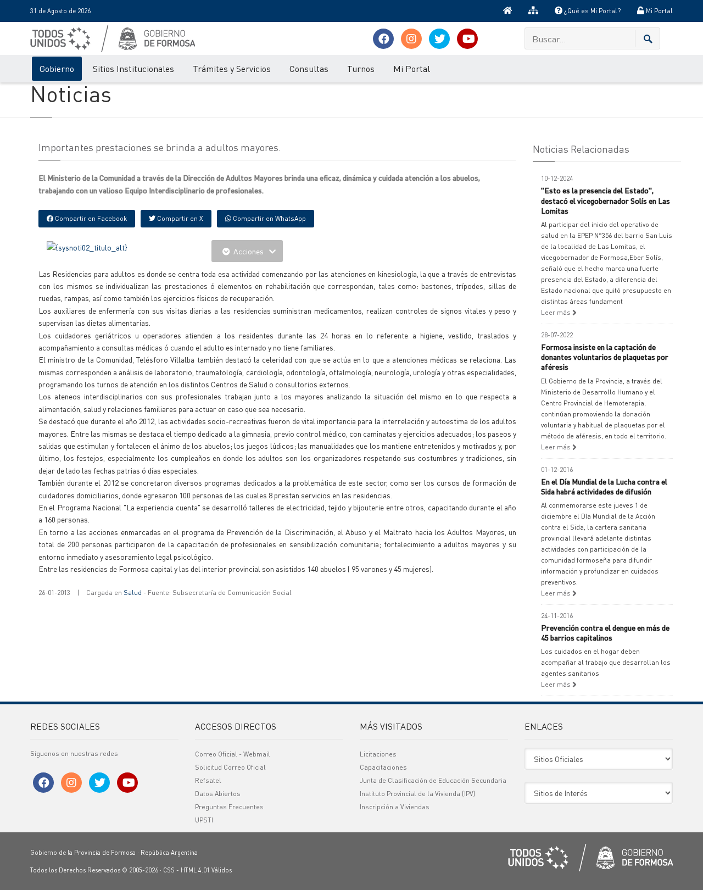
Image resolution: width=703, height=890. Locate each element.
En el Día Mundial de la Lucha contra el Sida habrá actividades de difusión (604, 486)
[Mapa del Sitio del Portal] (533, 11)
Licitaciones (378, 754)
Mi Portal (658, 11)
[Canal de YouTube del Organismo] (467, 39)
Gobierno (57, 68)
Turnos (361, 68)
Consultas (308, 68)
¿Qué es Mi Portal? (591, 11)
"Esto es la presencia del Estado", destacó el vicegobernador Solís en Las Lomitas (605, 200)
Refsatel (208, 780)
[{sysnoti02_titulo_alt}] (87, 246)
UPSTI (204, 820)
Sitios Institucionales (133, 68)
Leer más (556, 312)
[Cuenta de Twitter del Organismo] (439, 39)
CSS (169, 870)
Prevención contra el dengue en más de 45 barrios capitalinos (605, 632)
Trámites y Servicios (232, 68)
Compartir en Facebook (90, 218)
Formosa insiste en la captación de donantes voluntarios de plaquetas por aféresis (604, 356)
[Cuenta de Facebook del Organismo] (383, 39)
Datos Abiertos (218, 793)
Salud (133, 592)
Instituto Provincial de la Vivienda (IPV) (417, 793)
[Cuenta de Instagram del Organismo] (411, 39)
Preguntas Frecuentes (229, 807)
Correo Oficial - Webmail (232, 754)
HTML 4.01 (195, 870)
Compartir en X (179, 218)
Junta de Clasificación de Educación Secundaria (433, 780)
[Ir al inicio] (507, 11)
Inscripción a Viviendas (394, 807)
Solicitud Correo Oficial (230, 767)
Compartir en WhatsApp (268, 218)
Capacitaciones (383, 767)
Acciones (248, 251)
